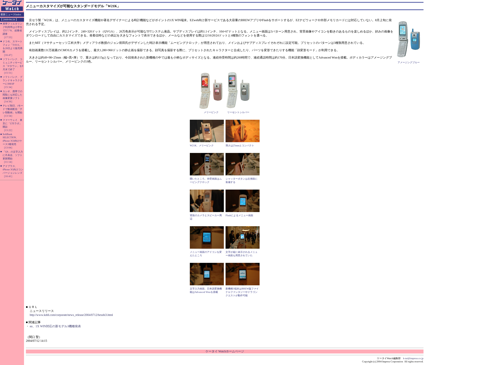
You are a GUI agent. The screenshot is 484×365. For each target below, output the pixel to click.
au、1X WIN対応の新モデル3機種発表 (55, 326)
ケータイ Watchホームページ (225, 351)
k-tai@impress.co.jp (413, 358)
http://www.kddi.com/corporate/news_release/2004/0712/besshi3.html (71, 314)
